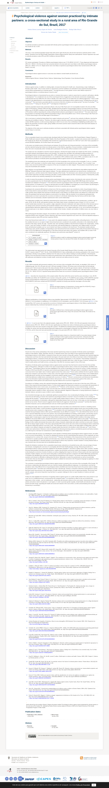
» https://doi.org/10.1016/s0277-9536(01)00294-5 (41, 652)
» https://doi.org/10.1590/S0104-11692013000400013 (42, 553)
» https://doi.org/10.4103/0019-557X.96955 (39, 646)
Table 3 (30, 323)
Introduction (13, 41)
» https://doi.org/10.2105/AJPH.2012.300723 (40, 575)
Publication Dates (14, 50)
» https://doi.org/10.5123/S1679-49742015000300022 (42, 639)
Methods (13, 43)
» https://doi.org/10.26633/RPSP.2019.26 (39, 503)
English (101, 2)
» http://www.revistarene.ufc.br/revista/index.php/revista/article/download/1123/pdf (49, 512)
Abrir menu (8, 3)
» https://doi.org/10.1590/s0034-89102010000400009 (41, 630)
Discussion (13, 47)
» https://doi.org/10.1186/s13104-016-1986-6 (39, 604)
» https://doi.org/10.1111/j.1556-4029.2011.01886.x (41, 530)
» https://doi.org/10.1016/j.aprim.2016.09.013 (40, 590)
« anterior (37, 8)
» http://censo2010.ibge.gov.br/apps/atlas (39, 624)
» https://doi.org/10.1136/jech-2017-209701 (39, 582)
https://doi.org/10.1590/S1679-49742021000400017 (68, 12)
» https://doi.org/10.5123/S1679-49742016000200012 (42, 691)
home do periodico (14, 8)
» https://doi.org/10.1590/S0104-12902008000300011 (42, 497)
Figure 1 (46, 220)
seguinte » (57, 8)
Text (11, 39)
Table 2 (92, 301)
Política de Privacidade (83, 785)
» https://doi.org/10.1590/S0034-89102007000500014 (42, 610)
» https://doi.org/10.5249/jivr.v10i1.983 (38, 562)
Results (12, 45)
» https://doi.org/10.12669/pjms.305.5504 (39, 597)
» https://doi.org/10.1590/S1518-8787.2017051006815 (42, 684)
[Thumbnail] (36, 240)
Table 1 (29, 276)
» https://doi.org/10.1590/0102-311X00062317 (40, 678)
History (11, 52)
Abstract (12, 37)
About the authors (63, 32)
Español (94, 2)
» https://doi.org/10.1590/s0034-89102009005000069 (41, 537)
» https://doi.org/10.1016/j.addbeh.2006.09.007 (40, 671)
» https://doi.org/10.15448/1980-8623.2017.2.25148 (41, 698)
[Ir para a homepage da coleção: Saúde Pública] (12, 2)
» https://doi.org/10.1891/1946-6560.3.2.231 (39, 664)
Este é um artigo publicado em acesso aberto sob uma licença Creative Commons (55, 735)
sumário (27, 8)
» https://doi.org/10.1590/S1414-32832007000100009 (42, 524)
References (13, 48)
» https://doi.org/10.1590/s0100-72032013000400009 (41, 545)
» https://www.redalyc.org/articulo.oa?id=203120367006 (42, 568)
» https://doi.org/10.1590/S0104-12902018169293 (41, 617)
